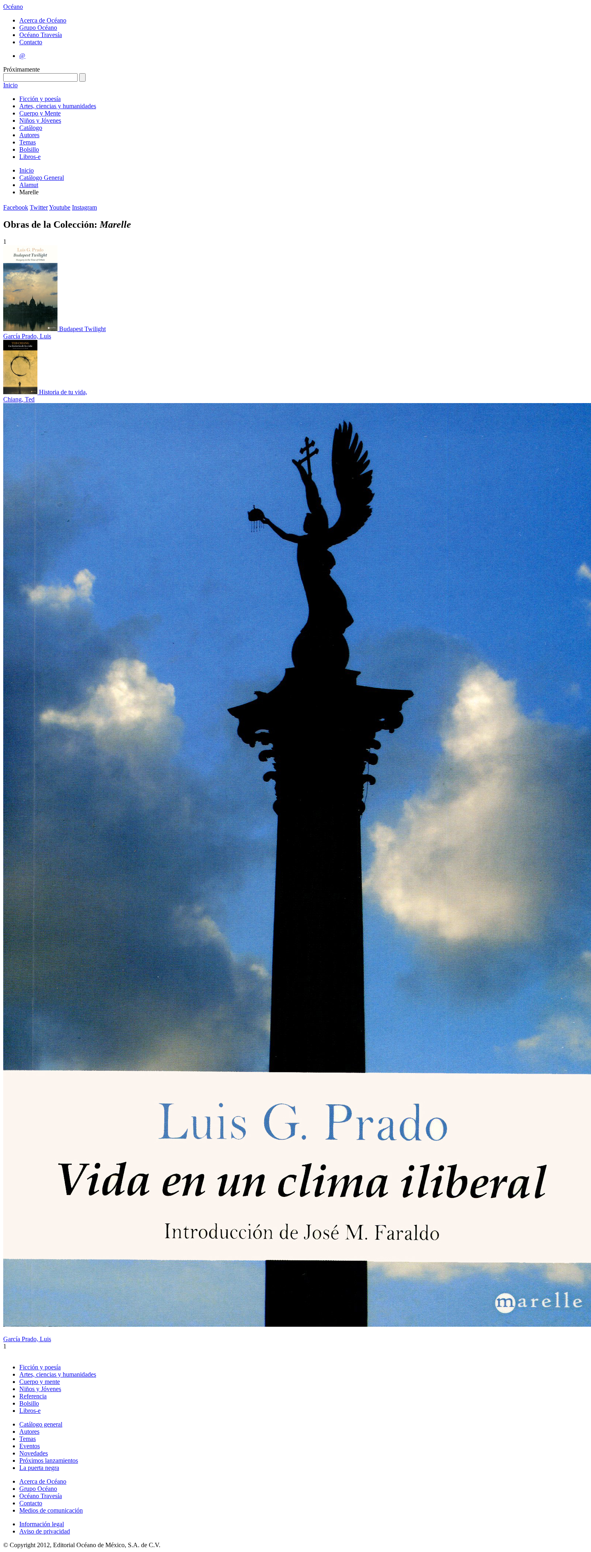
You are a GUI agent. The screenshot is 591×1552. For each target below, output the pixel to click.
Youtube (59, 207)
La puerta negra (39, 1467)
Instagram (84, 207)
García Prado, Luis (27, 336)
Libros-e (30, 156)
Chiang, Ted (19, 399)
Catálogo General (41, 177)
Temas (27, 142)
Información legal (41, 1524)
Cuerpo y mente (39, 1381)
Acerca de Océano (42, 20)
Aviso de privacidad (44, 1531)
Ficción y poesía (40, 98)
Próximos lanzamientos (48, 1460)
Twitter (39, 207)
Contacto (30, 42)
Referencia (33, 1396)
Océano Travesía (40, 34)
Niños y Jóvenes (40, 120)
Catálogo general (40, 1424)
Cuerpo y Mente (40, 113)
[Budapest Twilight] (31, 328)
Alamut (28, 184)
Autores (29, 135)
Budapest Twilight (82, 328)
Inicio (10, 85)
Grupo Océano (38, 27)
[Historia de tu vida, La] (21, 392)
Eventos (29, 1446)
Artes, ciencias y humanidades (57, 106)
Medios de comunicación (51, 1510)
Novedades (33, 1453)
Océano (13, 6)
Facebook (15, 207)
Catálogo (30, 127)
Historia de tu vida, (63, 392)
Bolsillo (29, 149)
